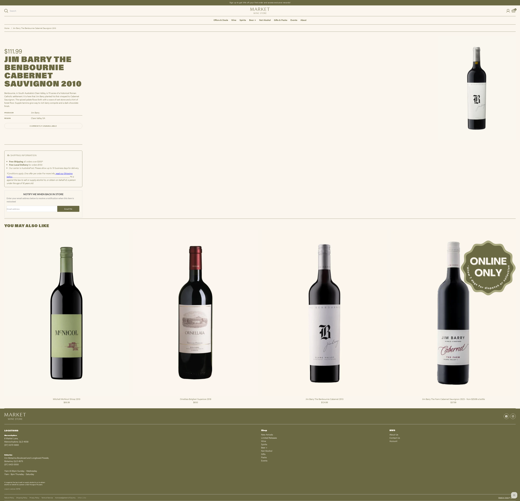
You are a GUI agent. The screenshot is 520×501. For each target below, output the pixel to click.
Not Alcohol (265, 20)
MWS (392, 430)
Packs (264, 457)
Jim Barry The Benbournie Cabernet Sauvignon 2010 (34, 28)
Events (293, 20)
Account (393, 441)
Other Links (82, 498)
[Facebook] (506, 416)
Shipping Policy (21, 498)
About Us (393, 434)
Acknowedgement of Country (65, 498)
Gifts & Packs (280, 20)
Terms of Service (47, 498)
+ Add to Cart (67, 396)
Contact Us (394, 437)
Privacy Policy (34, 498)
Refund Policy (9, 498)
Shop (264, 430)
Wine (233, 20)
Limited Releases (269, 437)
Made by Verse (503, 497)
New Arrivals (267, 434)
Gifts (263, 454)
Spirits (243, 20)
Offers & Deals (221, 20)
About (303, 20)
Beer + (252, 20)
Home (6, 28)
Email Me (68, 209)
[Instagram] (513, 416)
